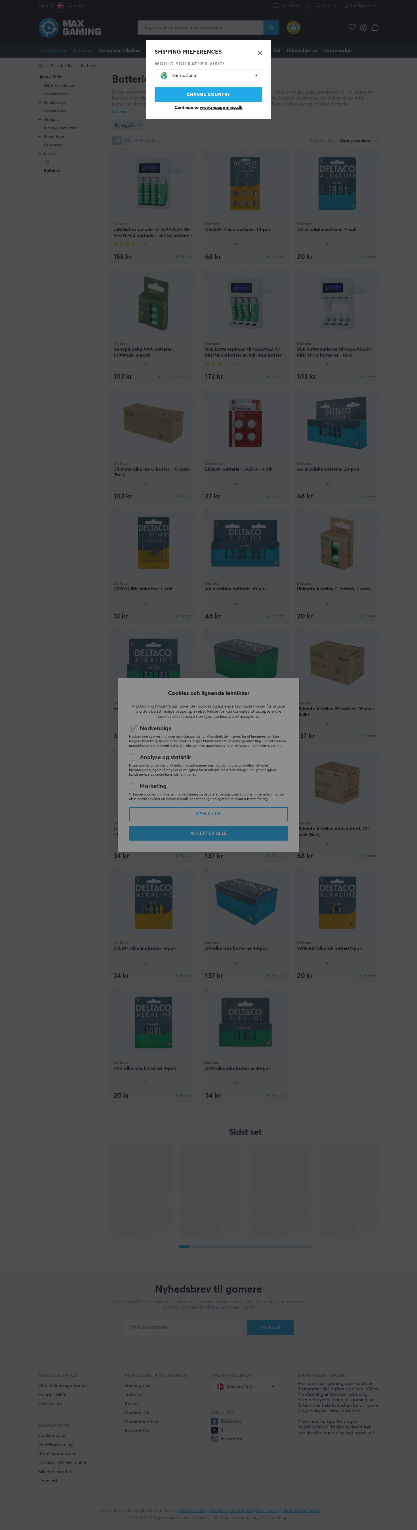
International (183, 75)
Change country (208, 94)
